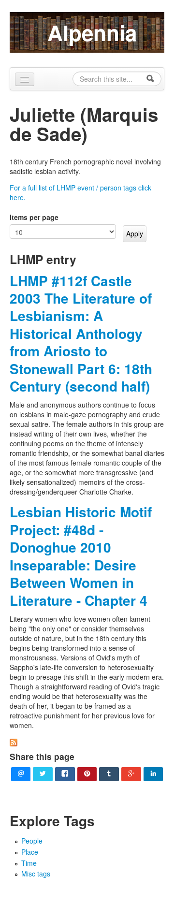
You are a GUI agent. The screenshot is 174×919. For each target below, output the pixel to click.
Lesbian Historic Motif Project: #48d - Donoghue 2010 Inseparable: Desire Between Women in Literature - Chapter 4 (81, 556)
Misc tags (35, 873)
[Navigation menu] (24, 79)
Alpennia (92, 32)
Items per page (34, 217)
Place (29, 852)
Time (29, 863)
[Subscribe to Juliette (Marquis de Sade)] (13, 741)
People (32, 841)
